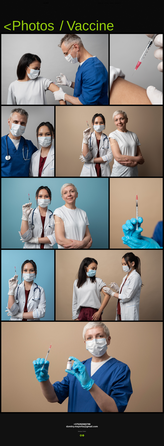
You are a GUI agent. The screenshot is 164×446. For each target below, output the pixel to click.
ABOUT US (100, 3)
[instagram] (81, 435)
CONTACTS (117, 3)
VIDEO (111, 3)
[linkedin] (83, 435)
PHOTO (106, 3)
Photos (33, 25)
